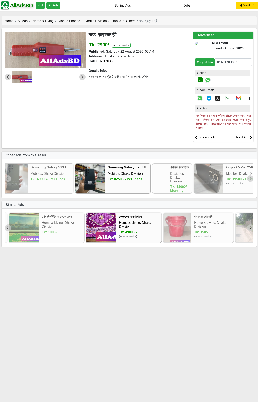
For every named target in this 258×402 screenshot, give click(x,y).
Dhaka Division (95, 21)
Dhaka (116, 21)
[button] (22, 77)
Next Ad (242, 137)
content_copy (248, 98)
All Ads (53, 5)
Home (9, 21)
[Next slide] (82, 77)
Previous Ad (208, 137)
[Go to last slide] (8, 178)
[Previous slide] (8, 77)
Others (130, 21)
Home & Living (43, 21)
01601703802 (106, 61)
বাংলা (40, 5)
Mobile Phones (69, 21)
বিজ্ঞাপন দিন (249, 5)
